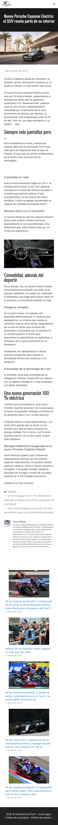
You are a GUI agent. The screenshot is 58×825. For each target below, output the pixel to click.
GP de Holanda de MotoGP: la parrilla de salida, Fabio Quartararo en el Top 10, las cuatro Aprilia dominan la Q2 (27, 696)
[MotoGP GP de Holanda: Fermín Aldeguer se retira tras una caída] (29, 643)
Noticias (12, 491)
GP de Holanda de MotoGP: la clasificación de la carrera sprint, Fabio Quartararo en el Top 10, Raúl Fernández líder (28, 791)
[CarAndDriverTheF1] (6, 4)
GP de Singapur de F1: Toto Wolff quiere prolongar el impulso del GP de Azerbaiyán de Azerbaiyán (29, 499)
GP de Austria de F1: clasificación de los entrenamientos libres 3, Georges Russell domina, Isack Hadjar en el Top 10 (27, 743)
